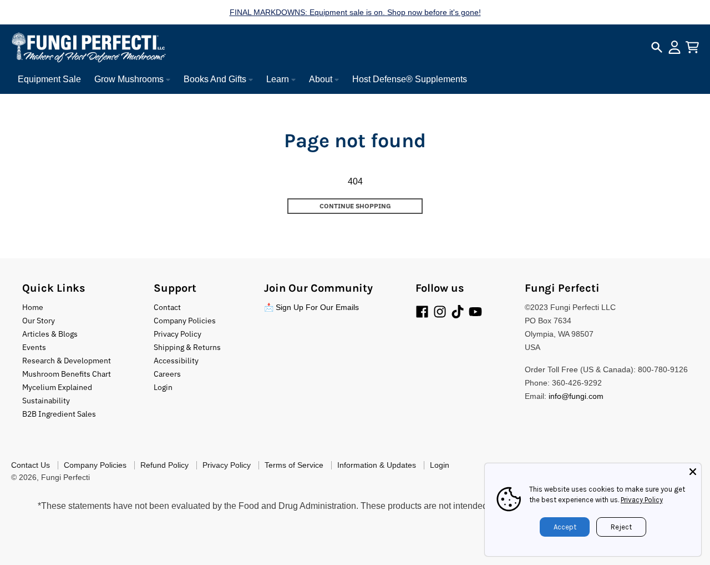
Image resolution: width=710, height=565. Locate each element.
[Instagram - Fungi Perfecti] (440, 311)
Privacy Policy (642, 500)
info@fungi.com (576, 396)
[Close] (692, 471)
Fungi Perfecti (65, 477)
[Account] (674, 47)
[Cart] (692, 47)
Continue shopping (355, 206)
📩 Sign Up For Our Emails (311, 307)
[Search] (656, 47)
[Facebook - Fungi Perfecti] (422, 311)
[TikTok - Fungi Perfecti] (457, 311)
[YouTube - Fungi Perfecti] (475, 311)
